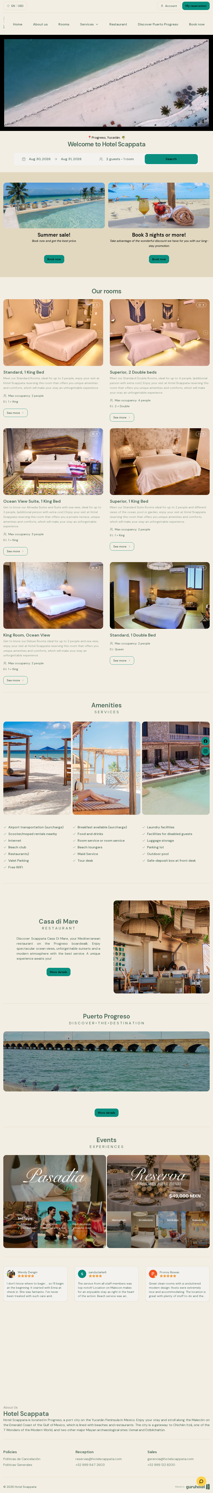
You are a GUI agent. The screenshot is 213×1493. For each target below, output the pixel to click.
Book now (197, 24)
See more (17, 414)
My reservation (196, 6)
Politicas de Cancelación (21, 1459)
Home (17, 24)
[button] (106, 159)
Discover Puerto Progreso (158, 24)
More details (58, 972)
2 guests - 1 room (120, 159)
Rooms (63, 24)
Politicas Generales (17, 1465)
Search (171, 159)
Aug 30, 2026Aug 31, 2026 (55, 159)
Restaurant (118, 24)
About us (40, 24)
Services (87, 24)
